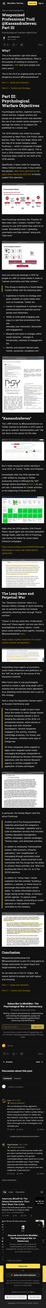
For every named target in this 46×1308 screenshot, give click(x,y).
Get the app (34, 1297)
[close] (39, 1225)
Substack (11, 1303)
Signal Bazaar (12, 1144)
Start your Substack (17, 1297)
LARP (16, 65)
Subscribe (32, 3)
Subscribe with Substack (25, 1275)
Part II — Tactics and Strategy (16, 88)
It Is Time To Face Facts (14, 1221)
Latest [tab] (10, 1192)
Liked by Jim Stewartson (17, 1103)
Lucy (9, 1100)
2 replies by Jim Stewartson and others (24, 1136)
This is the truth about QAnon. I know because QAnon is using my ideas (17, 1208)
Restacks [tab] (17, 1078)
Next (38, 1062)
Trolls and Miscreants (13, 11)
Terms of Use (34, 1032)
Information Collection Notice (24, 1034)
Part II (32, 484)
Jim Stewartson (13, 37)
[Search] (41, 1192)
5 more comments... (9, 1180)
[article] (23, 1207)
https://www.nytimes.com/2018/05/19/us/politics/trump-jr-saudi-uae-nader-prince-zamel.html (23, 550)
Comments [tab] (7, 1078)
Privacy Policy (27, 1285)
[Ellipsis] (43, 1100)
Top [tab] (4, 1192)
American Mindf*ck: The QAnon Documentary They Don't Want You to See (15, 1201)
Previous (9, 1062)
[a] (40, 1201)
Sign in (41, 3)
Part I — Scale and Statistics (15, 82)
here (22, 634)
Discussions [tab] (20, 1192)
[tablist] (12, 1078)
